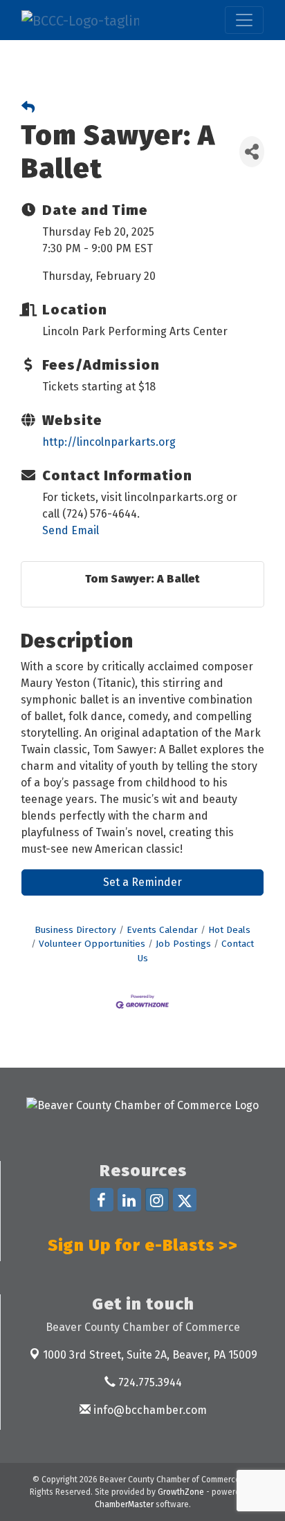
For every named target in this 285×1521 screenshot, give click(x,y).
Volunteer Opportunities (92, 944)
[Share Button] (251, 151)
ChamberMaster (124, 1504)
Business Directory (75, 930)
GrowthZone (181, 1492)
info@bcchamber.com (149, 1410)
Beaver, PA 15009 (150, 1354)
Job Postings (183, 944)
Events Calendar (162, 930)
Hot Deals (229, 930)
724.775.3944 (149, 1382)
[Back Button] (28, 108)
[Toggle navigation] (244, 20)
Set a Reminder (142, 882)
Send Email (70, 530)
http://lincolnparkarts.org (109, 441)
